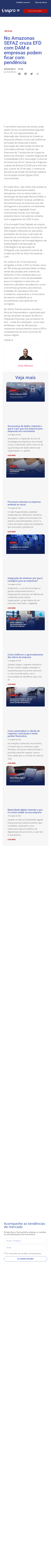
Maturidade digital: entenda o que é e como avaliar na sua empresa (25, 811)
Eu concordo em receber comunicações (23, 1253)
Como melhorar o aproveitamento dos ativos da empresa (25, 656)
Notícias (8, 31)
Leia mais (12, 455)
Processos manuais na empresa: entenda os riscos (24, 503)
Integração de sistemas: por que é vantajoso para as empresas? (25, 579)
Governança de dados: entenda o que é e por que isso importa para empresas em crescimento (25, 429)
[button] (18, 10)
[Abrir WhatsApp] (44, 1550)
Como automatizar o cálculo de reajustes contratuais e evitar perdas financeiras (24, 733)
